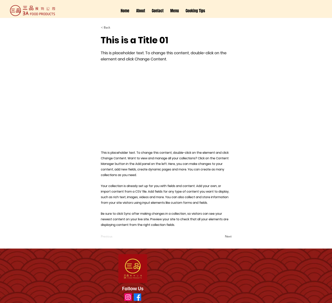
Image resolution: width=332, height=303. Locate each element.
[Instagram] (128, 297)
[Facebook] (137, 297)
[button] (174, 11)
